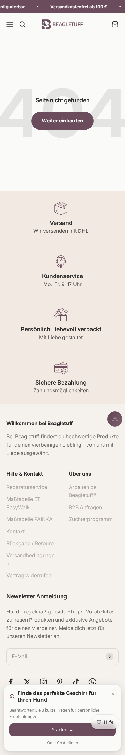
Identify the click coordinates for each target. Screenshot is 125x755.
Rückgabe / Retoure (30, 543)
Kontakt (15, 531)
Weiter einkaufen (62, 120)
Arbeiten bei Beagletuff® (83, 491)
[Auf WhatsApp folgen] (92, 682)
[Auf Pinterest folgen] (59, 682)
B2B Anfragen (85, 507)
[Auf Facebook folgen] (10, 682)
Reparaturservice (26, 487)
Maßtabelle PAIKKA (29, 519)
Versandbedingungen (30, 559)
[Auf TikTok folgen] (76, 682)
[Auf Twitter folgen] (27, 682)
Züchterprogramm (91, 519)
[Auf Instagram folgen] (43, 682)
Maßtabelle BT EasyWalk (23, 503)
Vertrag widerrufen (28, 575)
